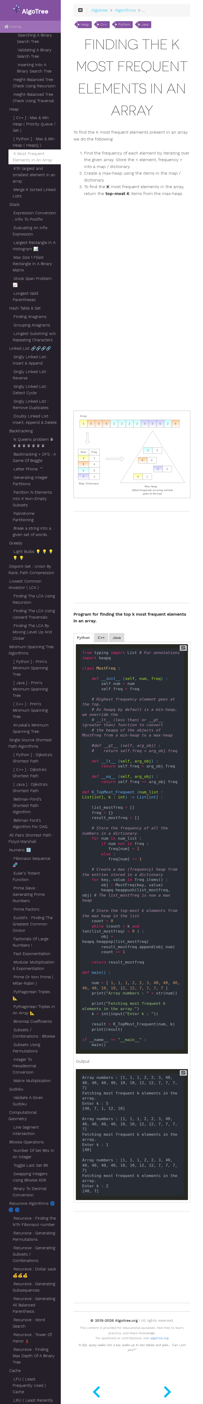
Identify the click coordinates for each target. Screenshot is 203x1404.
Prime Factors (26, 909)
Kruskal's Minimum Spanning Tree (30, 728)
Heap (14, 109)
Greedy (15, 543)
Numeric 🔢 (20, 850)
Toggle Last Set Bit (30, 1165)
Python (124, 24)
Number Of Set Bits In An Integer (33, 1153)
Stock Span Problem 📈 (32, 281)
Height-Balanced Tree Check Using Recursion (34, 82)
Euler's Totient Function (26, 876)
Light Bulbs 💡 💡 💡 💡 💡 (33, 554)
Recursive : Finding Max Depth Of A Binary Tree (33, 1356)
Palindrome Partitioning (23, 516)
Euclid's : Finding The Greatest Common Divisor (33, 924)
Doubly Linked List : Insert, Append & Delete (35, 419)
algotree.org (159, 1338)
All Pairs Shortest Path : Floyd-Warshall (31, 838)
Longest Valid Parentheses (25, 296)
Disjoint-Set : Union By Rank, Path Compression (31, 569)
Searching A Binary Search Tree (34, 38)
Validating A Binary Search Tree (34, 53)
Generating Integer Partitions (30, 480)
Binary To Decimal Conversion (30, 1191)
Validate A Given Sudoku (28, 1100)
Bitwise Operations (26, 1142)
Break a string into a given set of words (32, 531)
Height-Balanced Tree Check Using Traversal (33, 97)
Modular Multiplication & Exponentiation (33, 965)
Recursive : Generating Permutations (34, 1236)
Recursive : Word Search (29, 1323)
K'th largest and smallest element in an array (34, 175)
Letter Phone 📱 (28, 469)
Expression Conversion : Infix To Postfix (34, 216)
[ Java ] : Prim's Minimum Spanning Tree (30, 689)
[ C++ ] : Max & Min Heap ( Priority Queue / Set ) (34, 124)
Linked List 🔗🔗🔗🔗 (30, 348)
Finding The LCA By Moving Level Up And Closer (32, 632)
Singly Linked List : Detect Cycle (30, 389)
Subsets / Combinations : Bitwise (34, 1033)
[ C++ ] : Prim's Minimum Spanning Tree (30, 710)
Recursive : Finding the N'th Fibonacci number (34, 1221)
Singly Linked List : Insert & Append (30, 360)
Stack (14, 204)
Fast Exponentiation (31, 953)
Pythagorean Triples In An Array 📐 (34, 1009)
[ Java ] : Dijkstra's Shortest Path (30, 787)
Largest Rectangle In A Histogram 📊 (34, 245)
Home (15, 26)
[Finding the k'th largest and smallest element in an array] (167, 1391)
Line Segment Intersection (26, 1130)
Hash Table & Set (25, 308)
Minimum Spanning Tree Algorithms (31, 650)
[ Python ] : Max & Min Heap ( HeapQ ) (33, 142)
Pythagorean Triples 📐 (31, 995)
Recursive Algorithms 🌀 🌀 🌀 (31, 1206)
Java (145, 24)
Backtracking (21, 431)
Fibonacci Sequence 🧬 (31, 861)
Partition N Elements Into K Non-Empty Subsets (32, 498)
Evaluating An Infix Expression (30, 231)
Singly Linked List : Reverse (30, 374)
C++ (103, 24)
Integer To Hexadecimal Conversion (24, 1066)
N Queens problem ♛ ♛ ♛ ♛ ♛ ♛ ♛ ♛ (33, 442)
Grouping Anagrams (31, 325)
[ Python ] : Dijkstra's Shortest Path (32, 758)
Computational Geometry (22, 1115)
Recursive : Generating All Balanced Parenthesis (34, 1305)
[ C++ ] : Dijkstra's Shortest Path (30, 772)
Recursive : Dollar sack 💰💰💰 (34, 1272)
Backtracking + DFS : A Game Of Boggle (34, 457)
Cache (15, 1370)
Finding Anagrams (30, 316)
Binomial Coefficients (32, 1021)
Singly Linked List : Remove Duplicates (31, 404)
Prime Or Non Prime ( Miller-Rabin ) (33, 980)
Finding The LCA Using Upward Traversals (34, 614)
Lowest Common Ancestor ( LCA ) (24, 584)
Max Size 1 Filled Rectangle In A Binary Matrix (32, 263)
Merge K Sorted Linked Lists (34, 192)
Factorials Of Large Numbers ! (30, 942)
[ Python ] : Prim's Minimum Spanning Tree (30, 668)
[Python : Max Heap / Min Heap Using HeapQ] (96, 1391)
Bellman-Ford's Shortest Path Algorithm (27, 805)
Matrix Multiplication (32, 1080)
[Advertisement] (171, 307)
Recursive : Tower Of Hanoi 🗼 (32, 1337)
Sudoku (16, 1089)
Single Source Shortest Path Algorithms (30, 743)
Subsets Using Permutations (26, 1047)
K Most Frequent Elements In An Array (32, 156)
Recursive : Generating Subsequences (34, 1287)
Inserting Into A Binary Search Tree (34, 68)
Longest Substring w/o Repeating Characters (34, 336)
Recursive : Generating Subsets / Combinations (34, 1254)
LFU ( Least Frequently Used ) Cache (29, 1385)
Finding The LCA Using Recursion (34, 599)
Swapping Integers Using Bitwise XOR (30, 1177)
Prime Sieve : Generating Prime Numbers (29, 894)
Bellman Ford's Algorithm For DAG (30, 823)
